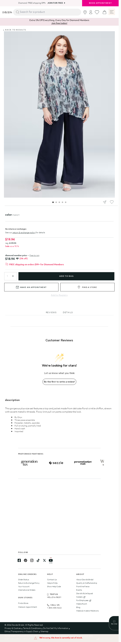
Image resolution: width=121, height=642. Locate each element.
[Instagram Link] (31, 560)
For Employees (82, 601)
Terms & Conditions (32, 628)
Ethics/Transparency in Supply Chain (21, 631)
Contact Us (52, 580)
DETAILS (68, 313)
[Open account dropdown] (91, 12)
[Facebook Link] (19, 560)
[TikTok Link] (38, 560)
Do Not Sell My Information (55, 628)
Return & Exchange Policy (29, 583)
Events (79, 590)
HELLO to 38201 (54, 597)
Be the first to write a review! (59, 381)
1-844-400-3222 (54, 608)
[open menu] (112, 12)
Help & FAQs (52, 583)
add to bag (66, 276)
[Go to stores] (85, 12)
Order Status (23, 580)
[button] (10, 276)
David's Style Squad (84, 594)
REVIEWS (51, 313)
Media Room (81, 604)
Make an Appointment (27, 607)
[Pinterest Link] (25, 560)
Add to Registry (59, 295)
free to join (34, 255)
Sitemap (44, 631)
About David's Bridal (84, 580)
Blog (78, 607)
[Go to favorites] (97, 12)
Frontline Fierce (82, 587)
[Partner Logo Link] (29, 463)
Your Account (23, 587)
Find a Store (23, 603)
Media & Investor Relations (87, 611)
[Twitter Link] (44, 560)
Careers (79, 597)
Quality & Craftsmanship (86, 583)
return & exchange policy (24, 233)
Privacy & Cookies (13, 628)
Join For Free (54, 3)
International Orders (26, 590)
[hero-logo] (7, 12)
